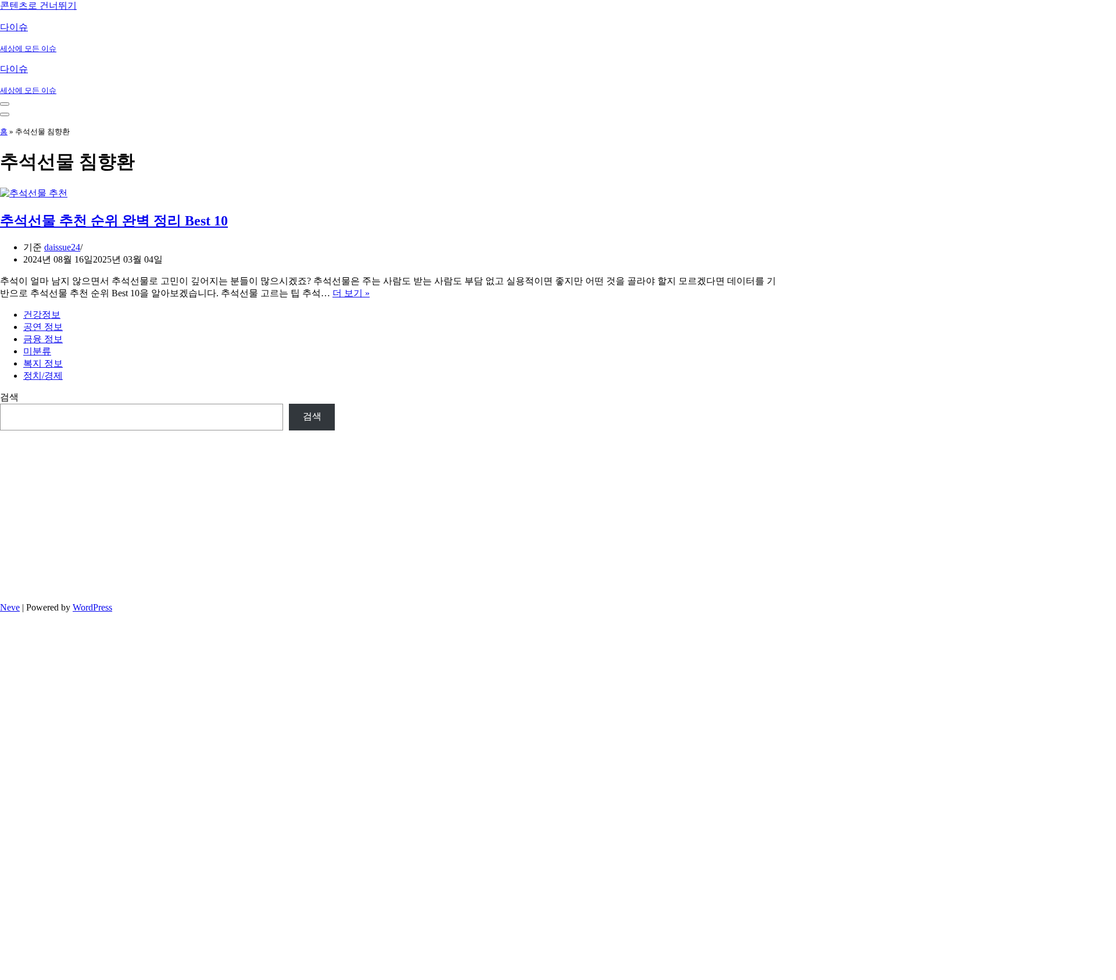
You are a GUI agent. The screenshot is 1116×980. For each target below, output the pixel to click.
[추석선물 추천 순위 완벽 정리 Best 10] (33, 193)
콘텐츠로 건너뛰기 (38, 5)
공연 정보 (43, 327)
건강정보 (41, 315)
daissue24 (62, 247)
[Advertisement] (167, 511)
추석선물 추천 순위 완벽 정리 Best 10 (114, 220)
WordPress (92, 607)
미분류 (37, 351)
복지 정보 (43, 363)
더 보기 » (351, 293)
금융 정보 (43, 339)
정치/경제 (43, 375)
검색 (9, 397)
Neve (10, 607)
